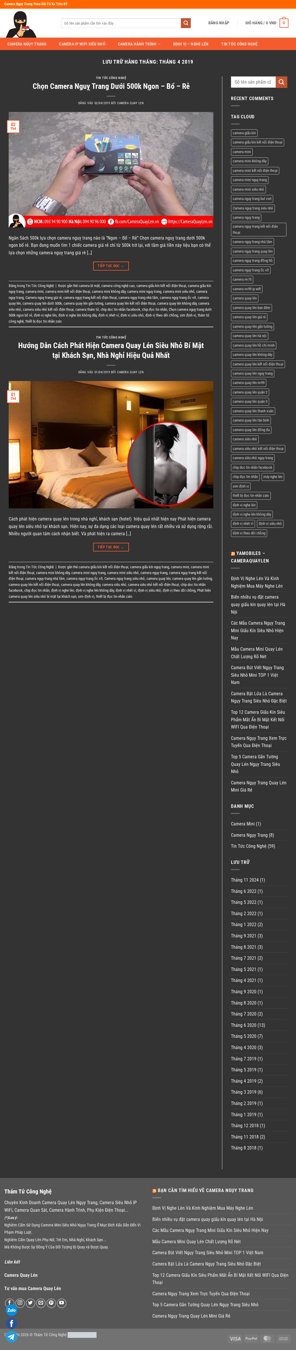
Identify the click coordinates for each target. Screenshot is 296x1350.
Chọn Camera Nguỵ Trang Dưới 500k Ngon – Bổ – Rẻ (111, 86)
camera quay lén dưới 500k (42, 303)
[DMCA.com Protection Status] (82, 1334)
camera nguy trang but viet (252, 198)
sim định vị (188, 315)
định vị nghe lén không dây (77, 315)
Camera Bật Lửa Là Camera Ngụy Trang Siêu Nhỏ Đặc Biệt (259, 697)
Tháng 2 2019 (243, 1103)
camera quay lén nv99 (248, 382)
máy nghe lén (272, 476)
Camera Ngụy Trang (27, 44)
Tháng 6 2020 (243, 1025)
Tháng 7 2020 (243, 1014)
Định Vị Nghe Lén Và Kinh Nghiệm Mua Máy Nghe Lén (257, 582)
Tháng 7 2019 (243, 1059)
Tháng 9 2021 (243, 936)
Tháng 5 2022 (243, 902)
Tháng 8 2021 (243, 947)
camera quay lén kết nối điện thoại (130, 303)
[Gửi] (186, 23)
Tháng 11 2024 (245, 880)
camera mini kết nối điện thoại (67, 291)
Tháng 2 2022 (243, 913)
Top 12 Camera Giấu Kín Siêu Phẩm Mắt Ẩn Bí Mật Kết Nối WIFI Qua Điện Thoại (258, 719)
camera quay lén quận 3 (250, 401)
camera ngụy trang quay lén (253, 251)
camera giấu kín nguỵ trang (149, 567)
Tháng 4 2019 (243, 1081)
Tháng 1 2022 (243, 924)
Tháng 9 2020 (243, 991)
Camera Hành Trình (137, 44)
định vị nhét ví (108, 315)
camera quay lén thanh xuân (253, 411)
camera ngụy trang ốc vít (178, 297)
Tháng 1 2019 (243, 1114)
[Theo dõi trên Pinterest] (51, 1303)
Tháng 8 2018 (243, 1148)
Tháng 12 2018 (245, 1125)
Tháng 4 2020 (243, 1047)
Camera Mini (243, 824)
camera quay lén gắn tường (83, 303)
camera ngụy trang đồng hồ (253, 260)
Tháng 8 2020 (243, 1003)
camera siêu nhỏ (114, 584)
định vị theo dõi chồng (161, 315)
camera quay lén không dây (177, 303)
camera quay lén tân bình (251, 420)
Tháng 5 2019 (243, 1070)
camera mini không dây (108, 291)
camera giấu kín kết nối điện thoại (161, 286)
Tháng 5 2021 (243, 969)
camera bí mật (89, 286)
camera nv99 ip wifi (247, 289)
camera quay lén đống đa (251, 430)
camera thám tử (87, 309)
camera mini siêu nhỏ (179, 291)
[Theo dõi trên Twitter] (30, 1303)
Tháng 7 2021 (243, 958)
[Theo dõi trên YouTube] (61, 1303)
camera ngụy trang (153, 573)
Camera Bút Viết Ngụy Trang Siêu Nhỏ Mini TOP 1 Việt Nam (257, 675)
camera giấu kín (244, 133)
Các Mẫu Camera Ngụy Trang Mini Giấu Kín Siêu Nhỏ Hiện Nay (258, 630)
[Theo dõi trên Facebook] (9, 1303)
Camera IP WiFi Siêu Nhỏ (82, 44)
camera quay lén (159, 578)
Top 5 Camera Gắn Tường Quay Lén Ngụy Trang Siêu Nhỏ (255, 764)
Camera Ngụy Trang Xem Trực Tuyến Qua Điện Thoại (258, 741)
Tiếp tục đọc (111, 266)
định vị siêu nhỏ (132, 315)
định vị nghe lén (45, 315)
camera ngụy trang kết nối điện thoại (90, 297)
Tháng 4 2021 (243, 980)
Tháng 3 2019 (243, 1092)
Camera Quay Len (130, 103)
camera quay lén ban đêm (251, 308)
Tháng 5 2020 (243, 1036)
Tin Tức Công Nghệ (239, 44)
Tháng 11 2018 (245, 1137)
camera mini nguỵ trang (144, 291)
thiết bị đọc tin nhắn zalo (43, 321)
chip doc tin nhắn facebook (120, 309)
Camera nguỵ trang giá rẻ (43, 297)
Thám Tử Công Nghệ (50, 1334)
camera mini (34, 291)
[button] (218, 23)
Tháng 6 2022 (243, 891)
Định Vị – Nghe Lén (191, 44)
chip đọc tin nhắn (154, 309)
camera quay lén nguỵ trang (253, 373)
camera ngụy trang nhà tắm (138, 297)
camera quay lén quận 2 (250, 392)
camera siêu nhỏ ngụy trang (253, 458)
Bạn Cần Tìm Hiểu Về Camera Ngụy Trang (206, 1190)
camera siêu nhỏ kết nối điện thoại (48, 309)
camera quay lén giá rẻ (249, 317)
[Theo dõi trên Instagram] (20, 1303)
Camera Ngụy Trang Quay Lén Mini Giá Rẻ (258, 786)
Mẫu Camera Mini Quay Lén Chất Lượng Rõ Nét (257, 652)
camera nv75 (242, 279)
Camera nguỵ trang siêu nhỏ (124, 578)
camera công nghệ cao (118, 286)
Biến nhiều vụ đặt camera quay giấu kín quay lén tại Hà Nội (258, 604)
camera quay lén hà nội (250, 336)
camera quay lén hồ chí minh (254, 345)
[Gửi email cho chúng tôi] (41, 1303)
